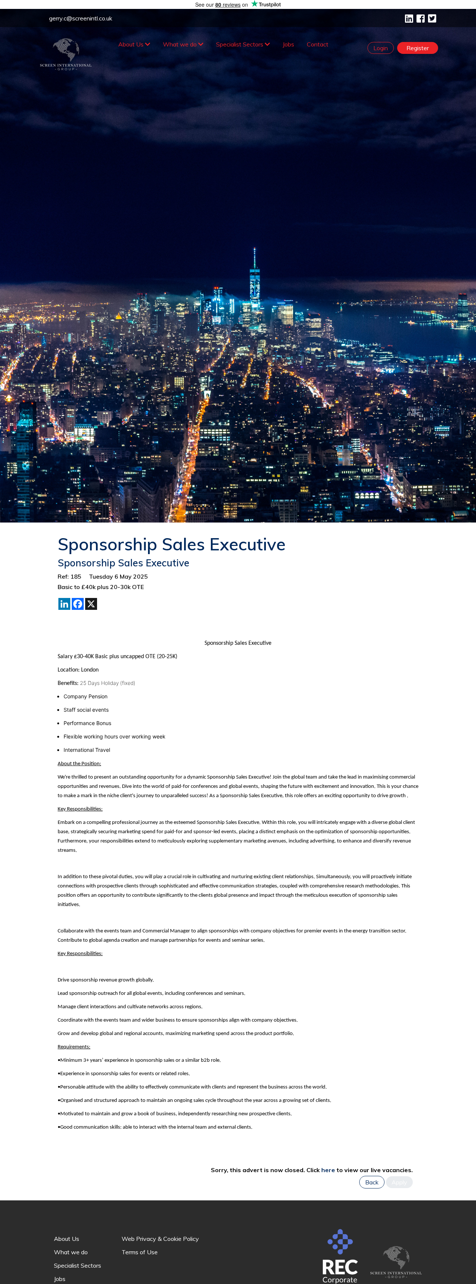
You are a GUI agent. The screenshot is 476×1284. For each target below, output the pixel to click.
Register (417, 48)
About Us (131, 44)
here (328, 1170)
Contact (317, 44)
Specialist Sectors (240, 44)
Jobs (288, 44)
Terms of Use (140, 1252)
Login (380, 48)
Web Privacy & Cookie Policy (160, 1238)
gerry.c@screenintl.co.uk (80, 18)
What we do (180, 44)
